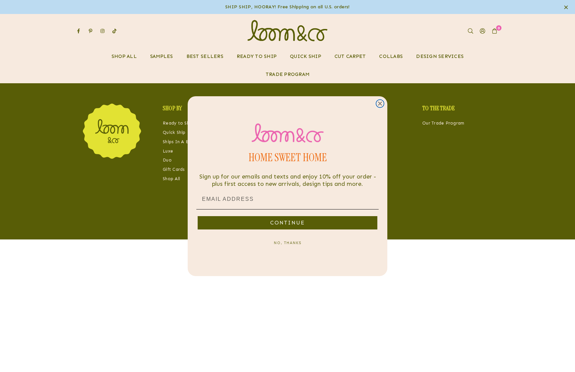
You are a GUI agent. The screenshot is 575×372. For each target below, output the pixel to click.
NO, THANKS (287, 242)
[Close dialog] (380, 104)
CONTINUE (287, 222)
